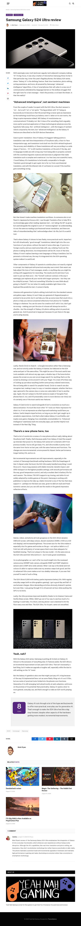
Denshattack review (13, 788)
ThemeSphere (52, 919)
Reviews (9, 15)
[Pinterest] (8, 93)
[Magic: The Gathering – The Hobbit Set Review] (58, 776)
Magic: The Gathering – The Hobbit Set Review (57, 790)
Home (7, 9)
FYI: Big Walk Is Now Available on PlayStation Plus (18, 820)
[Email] (8, 98)
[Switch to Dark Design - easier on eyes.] (70, 3)
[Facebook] (8, 78)
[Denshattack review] (22, 776)
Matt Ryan (15, 25)
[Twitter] (8, 83)
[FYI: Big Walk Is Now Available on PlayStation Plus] (22, 806)
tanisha (14, 837)
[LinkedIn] (8, 88)
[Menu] (8, 3)
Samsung (25, 731)
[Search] (73, 3)
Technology (18, 15)
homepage (16, 731)
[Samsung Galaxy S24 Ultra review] (40, 48)
